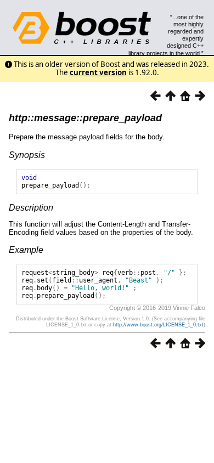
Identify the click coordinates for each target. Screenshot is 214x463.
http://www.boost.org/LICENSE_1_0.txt (158, 325)
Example (26, 250)
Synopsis (27, 155)
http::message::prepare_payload (85, 117)
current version (98, 72)
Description (31, 207)
